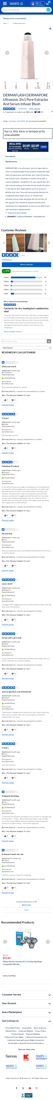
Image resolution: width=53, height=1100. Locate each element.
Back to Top (26, 905)
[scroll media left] (4, 243)
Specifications (11, 161)
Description (10, 156)
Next (26, 910)
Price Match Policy (12, 1028)
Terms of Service (40, 1028)
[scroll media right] (49, 243)
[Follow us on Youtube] (29, 1088)
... (10, 23)
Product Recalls (18, 1034)
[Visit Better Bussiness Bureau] (26, 1095)
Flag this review (8, 405)
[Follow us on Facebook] (16, 1088)
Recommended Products (17, 922)
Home (5, 23)
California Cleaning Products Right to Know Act (25, 1040)
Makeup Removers (19, 23)
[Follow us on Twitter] (23, 1088)
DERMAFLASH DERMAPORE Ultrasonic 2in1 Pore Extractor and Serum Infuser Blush (25, 99)
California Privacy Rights (14, 1037)
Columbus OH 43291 (17, 121)
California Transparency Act (36, 1037)
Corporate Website (25, 1031)
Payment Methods (33, 1034)
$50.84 (7, 957)
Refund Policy (11, 1031)
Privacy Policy (40, 1031)
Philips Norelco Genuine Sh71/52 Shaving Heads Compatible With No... (22, 962)
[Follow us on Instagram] (36, 1088)
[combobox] (26, 10)
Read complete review (12, 331)
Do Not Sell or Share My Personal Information (25, 1043)
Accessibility (27, 1028)
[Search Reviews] (49, 341)
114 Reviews (22, 109)
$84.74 (5, 955)
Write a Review (34, 109)
